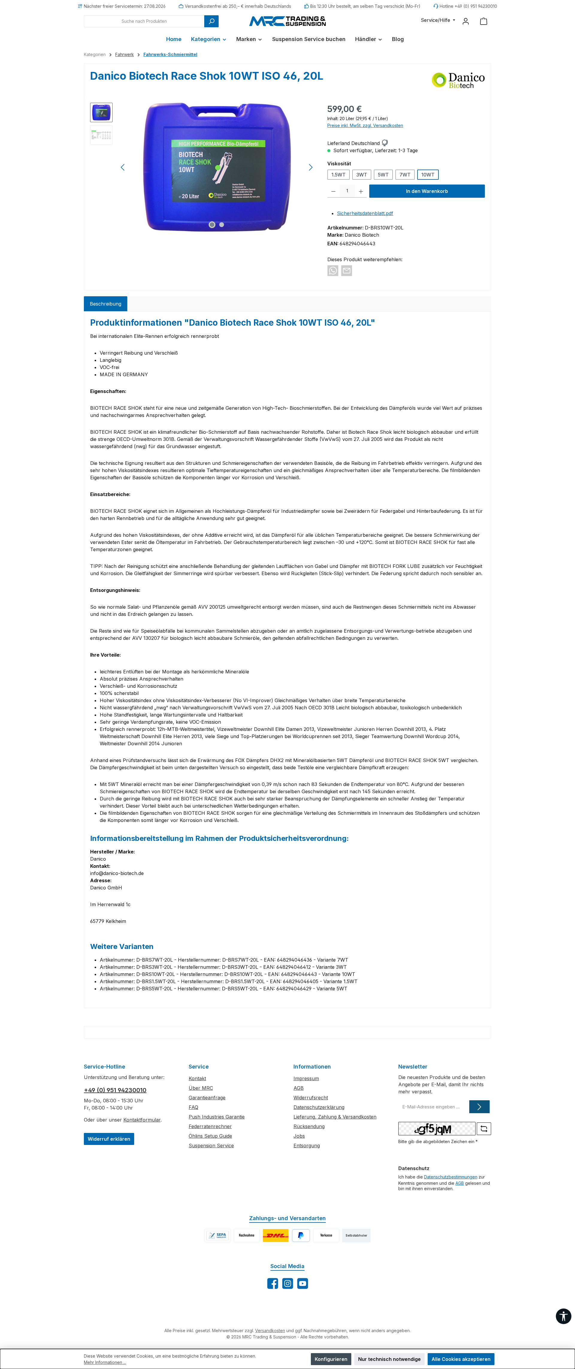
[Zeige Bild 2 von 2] (221, 224)
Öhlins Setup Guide (210, 1136)
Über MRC (201, 1088)
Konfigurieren (331, 1359)
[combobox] (144, 21)
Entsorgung (306, 1146)
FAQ (193, 1107)
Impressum (306, 1078)
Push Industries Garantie (217, 1117)
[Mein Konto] (465, 21)
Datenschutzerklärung (318, 1107)
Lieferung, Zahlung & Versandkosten (334, 1117)
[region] (202, 167)
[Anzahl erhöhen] (361, 191)
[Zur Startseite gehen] (287, 21)
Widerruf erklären (109, 1139)
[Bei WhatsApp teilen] (333, 270)
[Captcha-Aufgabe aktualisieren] (484, 1128)
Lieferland (338, 143)
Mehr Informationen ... (105, 1362)
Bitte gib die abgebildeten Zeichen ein (438, 1141)
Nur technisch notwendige (389, 1359)
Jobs (299, 1136)
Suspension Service (211, 1146)
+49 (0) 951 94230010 (115, 1090)
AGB (298, 1088)
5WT (383, 175)
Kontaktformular (142, 1120)
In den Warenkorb (427, 191)
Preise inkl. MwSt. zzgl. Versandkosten (365, 125)
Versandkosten (270, 1330)
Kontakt (197, 1078)
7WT (405, 175)
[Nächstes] (310, 167)
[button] (384, 143)
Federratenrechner (210, 1126)
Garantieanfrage (207, 1098)
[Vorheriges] (123, 167)
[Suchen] (211, 21)
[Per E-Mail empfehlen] (346, 270)
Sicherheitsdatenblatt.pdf (365, 213)
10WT (428, 175)
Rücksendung (309, 1126)
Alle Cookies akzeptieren (461, 1359)
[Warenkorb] (483, 21)
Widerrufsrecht (310, 1098)
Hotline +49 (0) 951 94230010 (468, 6)
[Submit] (479, 1106)
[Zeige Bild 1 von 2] (212, 224)
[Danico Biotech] (458, 80)
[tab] (105, 303)
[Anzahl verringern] (333, 191)
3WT (361, 175)
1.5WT (339, 175)
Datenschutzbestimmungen (450, 1176)
